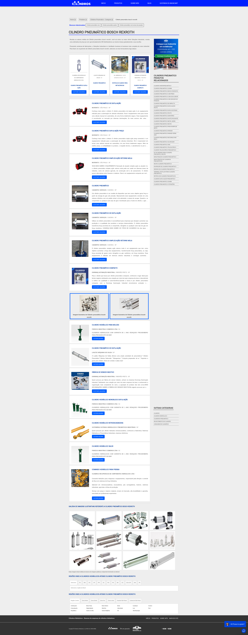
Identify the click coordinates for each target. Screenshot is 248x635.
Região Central (75, 600)
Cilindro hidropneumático (162, 85)
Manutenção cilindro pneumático (165, 157)
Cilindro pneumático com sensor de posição (131, 25)
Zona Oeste (94, 600)
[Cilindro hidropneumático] (162, 560)
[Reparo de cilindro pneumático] (109, 540)
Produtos (118, 3)
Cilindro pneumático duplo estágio (165, 110)
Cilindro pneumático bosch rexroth (166, 91)
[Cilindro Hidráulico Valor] (80, 455)
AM (135, 582)
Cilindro (156, 413)
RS (108, 582)
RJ (80, 582)
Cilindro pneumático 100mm (163, 88)
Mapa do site (173, 618)
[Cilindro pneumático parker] (162, 540)
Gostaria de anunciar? (169, 3)
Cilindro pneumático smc (93, 25)
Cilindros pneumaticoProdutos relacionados (165, 78)
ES (89, 582)
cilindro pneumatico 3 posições (164, 184)
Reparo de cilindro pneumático (164, 169)
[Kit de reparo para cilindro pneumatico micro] (136, 540)
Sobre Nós (135, 3)
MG (85, 582)
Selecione (73, 582)
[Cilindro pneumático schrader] (82, 520)
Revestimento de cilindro (162, 421)
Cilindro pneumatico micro (163, 124)
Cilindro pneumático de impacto (164, 103)
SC (103, 582)
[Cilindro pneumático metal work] (162, 520)
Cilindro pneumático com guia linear (166, 96)
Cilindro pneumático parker (110, 25)
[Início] (81, 3)
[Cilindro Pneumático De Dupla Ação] (80, 357)
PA (139, 582)
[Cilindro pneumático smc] (109, 520)
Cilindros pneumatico (161, 418)
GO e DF (128, 582)
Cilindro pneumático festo (163, 113)
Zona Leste (111, 600)
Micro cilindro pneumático (163, 163)
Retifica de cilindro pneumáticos (165, 176)
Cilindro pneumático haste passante (166, 118)
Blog (149, 3)
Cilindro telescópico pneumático (165, 150)
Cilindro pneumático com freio (164, 94)
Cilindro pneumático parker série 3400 (165, 134)
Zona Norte (85, 600)
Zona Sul (102, 600)
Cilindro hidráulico (160, 416)
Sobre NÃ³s (164, 618)
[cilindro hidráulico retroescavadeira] (80, 431)
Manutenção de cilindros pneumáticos (162, 160)
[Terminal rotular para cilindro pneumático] (109, 560)
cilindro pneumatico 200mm (163, 181)
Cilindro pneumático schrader (164, 142)
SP (94, 582)
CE (122, 582)
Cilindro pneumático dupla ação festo (164, 106)
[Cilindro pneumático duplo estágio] (82, 540)
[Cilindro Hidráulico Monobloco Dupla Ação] (80, 408)
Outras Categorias (163, 408)
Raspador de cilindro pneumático (165, 166)
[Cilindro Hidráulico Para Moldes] (80, 333)
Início (103, 3)
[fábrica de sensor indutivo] (80, 381)
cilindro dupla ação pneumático (164, 179)
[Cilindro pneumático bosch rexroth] (89, 303)
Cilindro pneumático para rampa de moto (165, 127)
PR (99, 582)
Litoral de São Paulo (135, 600)
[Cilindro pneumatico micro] (82, 560)
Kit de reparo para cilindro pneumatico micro (163, 153)
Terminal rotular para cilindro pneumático (164, 172)
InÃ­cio (148, 618)
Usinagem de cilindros (161, 424)
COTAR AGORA (79, 92)
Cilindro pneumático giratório (164, 115)
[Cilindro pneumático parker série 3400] (136, 520)
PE (113, 582)
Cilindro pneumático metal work (164, 121)
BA (117, 582)
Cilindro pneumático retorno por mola (165, 138)
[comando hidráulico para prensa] (80, 478)
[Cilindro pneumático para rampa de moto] (136, 560)
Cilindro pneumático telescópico (165, 147)
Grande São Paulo (122, 600)
